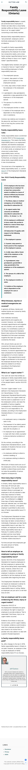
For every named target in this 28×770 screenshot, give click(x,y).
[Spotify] (17, 685)
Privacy (7, 752)
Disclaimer (8, 749)
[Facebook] (10, 685)
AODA (6, 754)
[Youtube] (15, 685)
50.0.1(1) (4, 171)
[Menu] (2, 2)
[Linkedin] (12, 685)
